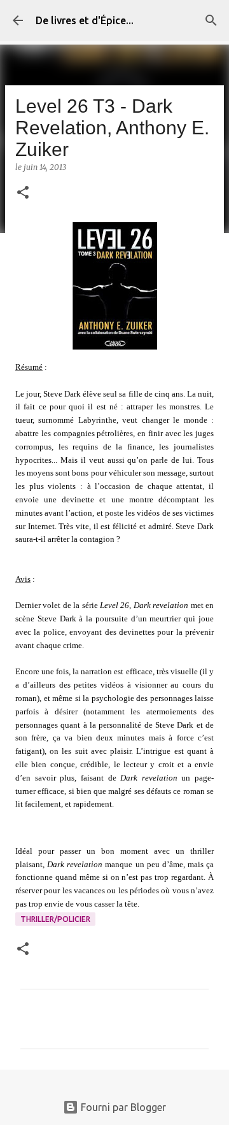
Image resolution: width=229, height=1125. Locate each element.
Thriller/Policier (55, 919)
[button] (23, 193)
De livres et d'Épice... (85, 20)
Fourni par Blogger (122, 1107)
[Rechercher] (211, 20)
